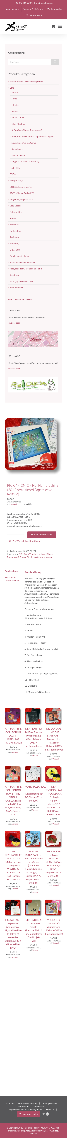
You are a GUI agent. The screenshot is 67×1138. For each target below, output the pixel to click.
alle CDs (16, 168)
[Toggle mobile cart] (53, 26)
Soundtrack (17, 149)
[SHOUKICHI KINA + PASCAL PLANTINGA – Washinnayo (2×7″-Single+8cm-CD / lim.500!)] (53, 832)
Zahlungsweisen (49, 1103)
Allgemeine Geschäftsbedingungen (25, 1109)
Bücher (13, 218)
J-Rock (15, 92)
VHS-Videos (15, 205)
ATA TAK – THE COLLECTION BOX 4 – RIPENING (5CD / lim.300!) (13, 735)
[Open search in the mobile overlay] (33, 62)
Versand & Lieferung (28, 1103)
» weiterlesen (14, 322)
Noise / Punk (18, 117)
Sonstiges (14, 275)
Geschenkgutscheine (19, 256)
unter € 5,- (14, 243)
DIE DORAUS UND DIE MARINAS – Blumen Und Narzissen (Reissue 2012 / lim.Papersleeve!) (54, 739)
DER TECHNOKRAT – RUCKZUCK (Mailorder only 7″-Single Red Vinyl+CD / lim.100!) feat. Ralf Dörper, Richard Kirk (13, 865)
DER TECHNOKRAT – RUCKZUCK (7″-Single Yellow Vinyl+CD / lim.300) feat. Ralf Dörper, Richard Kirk (53, 800)
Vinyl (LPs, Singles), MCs (21, 199)
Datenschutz (39, 1106)
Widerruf (50, 1109)
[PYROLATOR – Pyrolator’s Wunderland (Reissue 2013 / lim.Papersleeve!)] (53, 901)
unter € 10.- (15, 250)
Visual (15, 111)
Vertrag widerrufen (28, 1114)
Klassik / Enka (18, 155)
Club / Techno (18, 124)
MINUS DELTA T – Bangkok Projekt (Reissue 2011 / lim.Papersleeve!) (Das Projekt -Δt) (34, 930)
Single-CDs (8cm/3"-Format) (25, 161)
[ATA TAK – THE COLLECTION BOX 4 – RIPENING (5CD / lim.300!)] (13, 709)
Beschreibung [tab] (11, 571)
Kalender (14, 224)
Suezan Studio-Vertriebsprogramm (36, 557)
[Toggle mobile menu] (60, 26)
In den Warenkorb (41, 534)
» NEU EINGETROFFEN (20, 299)
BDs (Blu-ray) (16, 180)
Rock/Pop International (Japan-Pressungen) (32, 136)
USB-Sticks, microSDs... (21, 187)
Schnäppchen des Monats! (22, 262)
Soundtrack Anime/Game (24, 142)
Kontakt (10, 1103)
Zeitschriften (16, 212)
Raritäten (14, 237)
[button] (24, 541)
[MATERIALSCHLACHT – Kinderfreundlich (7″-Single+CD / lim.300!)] (33, 767)
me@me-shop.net (44, 3)
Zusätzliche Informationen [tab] (12, 579)
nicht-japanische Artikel (21, 281)
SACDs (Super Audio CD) (22, 193)
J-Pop (14, 98)
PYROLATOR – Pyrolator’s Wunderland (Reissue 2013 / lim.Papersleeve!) (54, 926)
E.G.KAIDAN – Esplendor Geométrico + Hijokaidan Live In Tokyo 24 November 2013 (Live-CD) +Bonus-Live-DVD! (13, 933)
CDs (21, 554)
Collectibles (15, 231)
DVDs (13, 174)
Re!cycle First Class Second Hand (26, 268)
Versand (14, 504)
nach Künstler (16, 287)
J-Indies (15, 105)
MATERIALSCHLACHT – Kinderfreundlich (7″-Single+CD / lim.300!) (37, 793)
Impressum (23, 1106)
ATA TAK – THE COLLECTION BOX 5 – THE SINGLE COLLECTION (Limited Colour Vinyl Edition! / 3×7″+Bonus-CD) (13, 800)
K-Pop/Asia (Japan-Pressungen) (27, 130)
